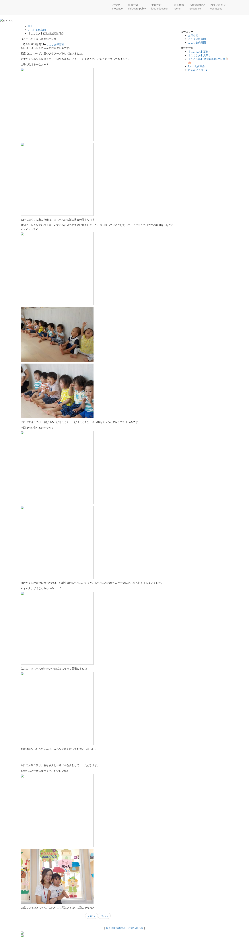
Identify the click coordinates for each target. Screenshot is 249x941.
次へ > (104, 916)
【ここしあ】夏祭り (199, 51)
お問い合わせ (135, 928)
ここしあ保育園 (37, 29)
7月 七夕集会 (196, 66)
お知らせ (193, 35)
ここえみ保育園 (197, 39)
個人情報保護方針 (116, 928)
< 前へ (91, 916)
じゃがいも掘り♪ (197, 70)
